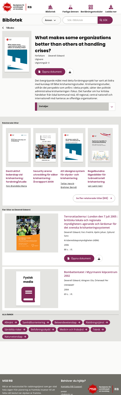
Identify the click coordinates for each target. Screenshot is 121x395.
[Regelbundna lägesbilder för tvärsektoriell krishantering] (100, 147)
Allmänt (9, 322)
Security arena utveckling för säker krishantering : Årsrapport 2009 (45, 176)
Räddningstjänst (95, 322)
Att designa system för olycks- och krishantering (72, 174)
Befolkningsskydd (40, 329)
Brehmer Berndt (69, 187)
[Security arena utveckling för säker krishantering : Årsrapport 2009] (46, 147)
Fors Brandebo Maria (16, 185)
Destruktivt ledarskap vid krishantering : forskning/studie (16, 176)
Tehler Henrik (67, 183)
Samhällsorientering (34, 322)
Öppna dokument (52, 71)
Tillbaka (10, 28)
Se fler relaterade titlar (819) (92, 198)
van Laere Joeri (95, 185)
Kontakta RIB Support (71, 386)
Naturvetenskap (13, 336)
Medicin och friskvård (72, 329)
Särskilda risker (13, 329)
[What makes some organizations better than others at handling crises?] (17, 54)
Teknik (96, 329)
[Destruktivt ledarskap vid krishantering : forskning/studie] (18, 147)
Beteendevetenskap (66, 322)
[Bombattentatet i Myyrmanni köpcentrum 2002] (28, 288)
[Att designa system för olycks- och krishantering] (73, 147)
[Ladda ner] (69, 71)
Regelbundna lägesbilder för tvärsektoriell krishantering (97, 176)
